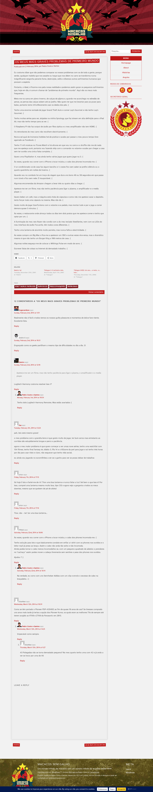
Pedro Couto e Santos (31, 395)
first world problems (25, 286)
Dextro (21, 362)
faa (20, 425)
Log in (128, 769)
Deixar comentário (96, 292)
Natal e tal (17, 270)
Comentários (94, 772)
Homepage (126, 63)
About (126, 68)
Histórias (126, 73)
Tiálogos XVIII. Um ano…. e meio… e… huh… (87, 271)
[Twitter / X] (129, 90)
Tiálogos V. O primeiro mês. (54, 270)
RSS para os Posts (75, 772)
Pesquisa (136, 51)
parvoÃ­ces (43, 286)
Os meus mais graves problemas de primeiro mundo (57, 61)
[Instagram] (122, 90)
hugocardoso (24, 310)
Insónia (16, 52)
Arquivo (126, 77)
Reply (16, 326)
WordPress (56, 772)
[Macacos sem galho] (76, 22)
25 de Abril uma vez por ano (95, 52)
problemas (73, 286)
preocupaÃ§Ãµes (57, 286)
